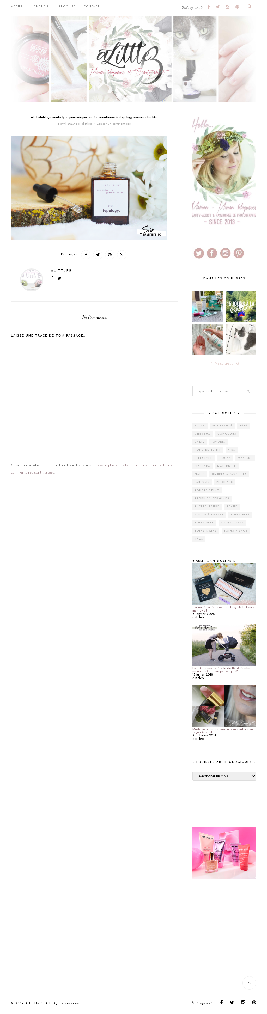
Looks (225, 458)
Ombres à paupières (229, 474)
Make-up (245, 458)
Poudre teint (207, 490)
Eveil (200, 442)
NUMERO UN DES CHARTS (215, 561)
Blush (200, 426)
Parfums (202, 482)
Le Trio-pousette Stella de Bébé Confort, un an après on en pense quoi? (222, 670)
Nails (200, 474)
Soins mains (206, 531)
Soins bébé (240, 515)
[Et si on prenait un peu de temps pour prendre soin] (207, 339)
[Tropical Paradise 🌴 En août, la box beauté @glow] (207, 306)
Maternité (226, 466)
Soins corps (232, 523)
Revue (232, 506)
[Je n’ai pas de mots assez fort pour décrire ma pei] (241, 339)
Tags (199, 539)
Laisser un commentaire (114, 123)
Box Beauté (222, 426)
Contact (92, 6)
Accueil (18, 6)
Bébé (243, 426)
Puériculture (207, 506)
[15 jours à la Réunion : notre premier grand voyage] (241, 306)
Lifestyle (204, 458)
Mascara (202, 466)
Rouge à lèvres (209, 515)
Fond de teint (208, 450)
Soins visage (236, 531)
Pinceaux (224, 482)
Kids (231, 450)
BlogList (67, 6)
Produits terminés (212, 498)
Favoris (218, 442)
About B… (42, 6)
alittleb (86, 123)
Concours (226, 434)
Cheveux (202, 434)
